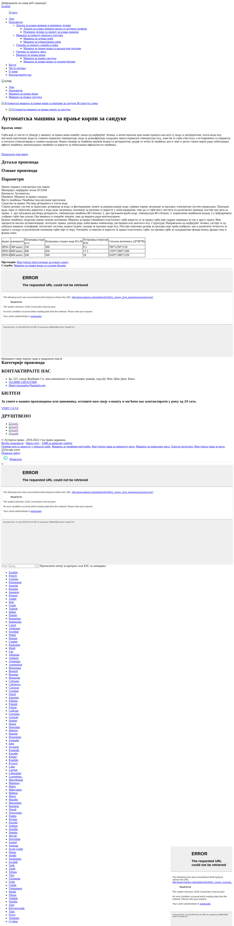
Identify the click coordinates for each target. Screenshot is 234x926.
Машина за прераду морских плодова (39, 35)
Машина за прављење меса (153, 446)
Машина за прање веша (30, 55)
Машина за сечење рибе (38, 38)
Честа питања (17, 68)
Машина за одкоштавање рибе (42, 41)
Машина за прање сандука (39, 58)
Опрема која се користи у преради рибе (25, 446)
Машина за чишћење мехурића (71, 446)
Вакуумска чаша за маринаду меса (113, 446)
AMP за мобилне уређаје (57, 443)
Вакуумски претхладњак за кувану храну (43, 262)
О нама (13, 71)
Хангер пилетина (182, 446)
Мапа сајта (32, 443)
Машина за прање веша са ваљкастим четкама (52, 48)
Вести (12, 64)
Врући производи (12, 443)
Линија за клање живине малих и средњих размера (55, 28)
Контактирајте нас (20, 74)
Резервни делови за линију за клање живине (51, 31)
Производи (16, 22)
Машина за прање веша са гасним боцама (49, 61)
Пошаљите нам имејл (14, 154)
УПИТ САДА (10, 408)
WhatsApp (15, 459)
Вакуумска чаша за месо (209, 446)
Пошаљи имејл (10, 453)
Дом (11, 18)
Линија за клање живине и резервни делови (43, 25)
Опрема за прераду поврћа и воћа (37, 45)
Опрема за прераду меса (31, 51)
